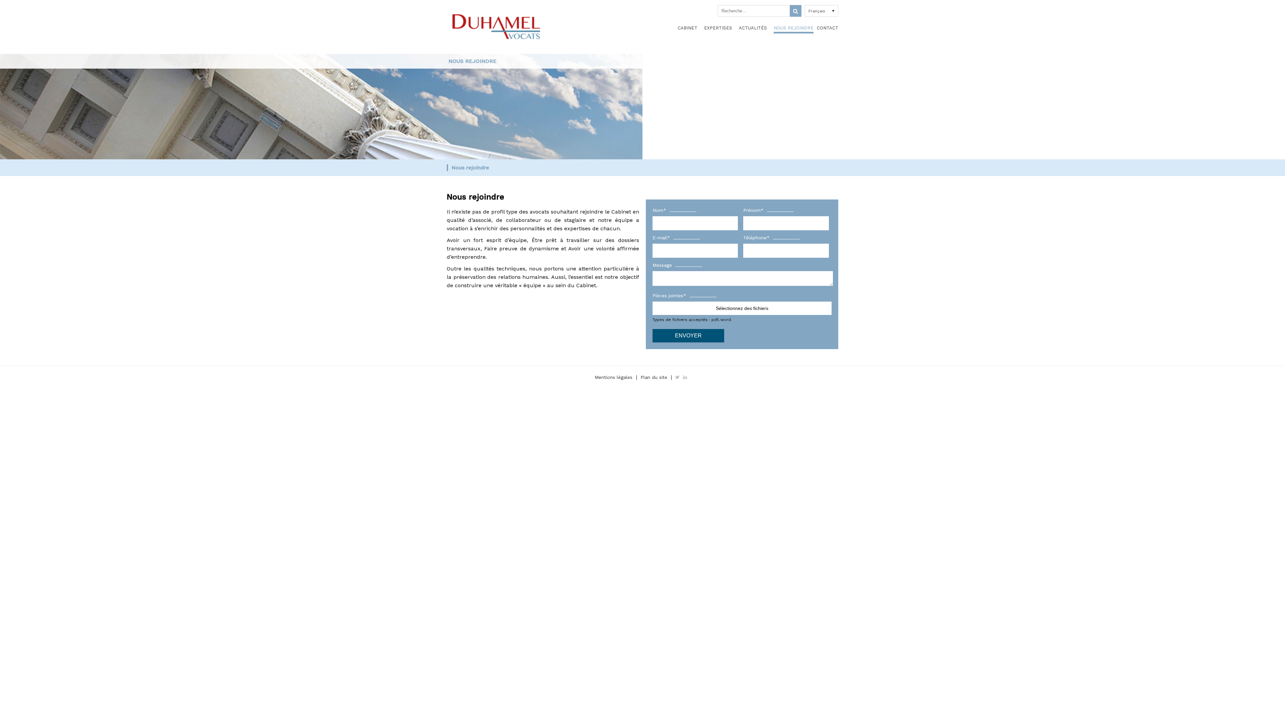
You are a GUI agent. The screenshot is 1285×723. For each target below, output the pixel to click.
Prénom (753, 210)
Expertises (718, 27)
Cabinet (687, 27)
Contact (827, 27)
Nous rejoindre (793, 27)
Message (662, 265)
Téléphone (756, 237)
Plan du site (653, 377)
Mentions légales (613, 377)
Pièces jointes (669, 295)
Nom (659, 210)
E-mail (661, 237)
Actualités (753, 27)
